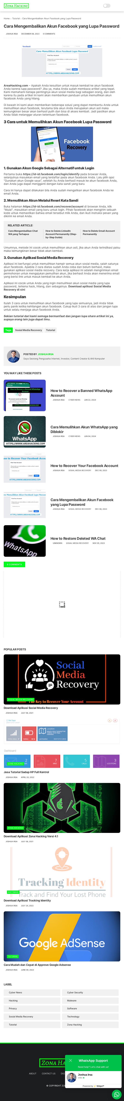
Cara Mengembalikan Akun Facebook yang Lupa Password (82, 502)
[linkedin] (32, 339)
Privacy (13, 1008)
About (32, 1073)
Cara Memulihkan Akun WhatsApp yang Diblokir (84, 429)
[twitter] (13, 339)
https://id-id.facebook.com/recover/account (53, 206)
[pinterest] (26, 339)
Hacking (13, 1000)
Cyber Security (75, 992)
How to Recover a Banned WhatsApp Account (81, 393)
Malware (71, 1000)
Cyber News (74, 400)
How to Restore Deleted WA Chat (78, 538)
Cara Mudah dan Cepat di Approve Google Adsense (37, 964)
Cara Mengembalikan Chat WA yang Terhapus (23, 232)
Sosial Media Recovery (28, 330)
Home (7, 18)
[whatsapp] (19, 339)
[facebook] (6, 339)
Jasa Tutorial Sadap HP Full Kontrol (26, 772)
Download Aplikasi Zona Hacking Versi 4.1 (31, 836)
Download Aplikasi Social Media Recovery (31, 708)
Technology (73, 1016)
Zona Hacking (15, 764)
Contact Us (48, 1073)
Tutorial (16, 18)
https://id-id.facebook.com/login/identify (51, 174)
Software (13, 892)
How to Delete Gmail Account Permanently (99, 232)
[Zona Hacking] (16, 7)
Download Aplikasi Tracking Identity (27, 900)
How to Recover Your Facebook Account (84, 466)
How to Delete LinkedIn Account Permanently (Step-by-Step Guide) (61, 234)
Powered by (93, 1086)
